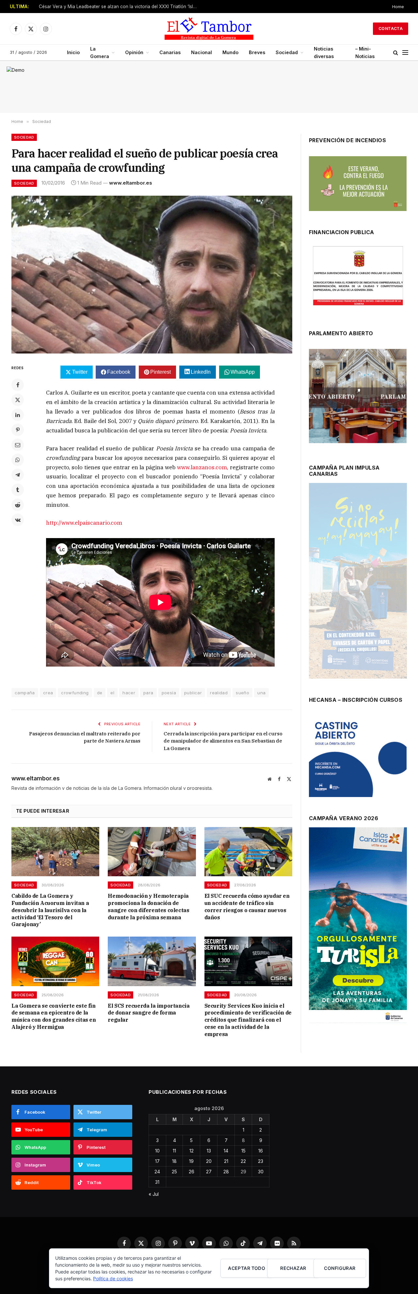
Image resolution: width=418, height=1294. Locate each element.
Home (398, 6)
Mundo (230, 52)
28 (226, 1171)
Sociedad (287, 52)
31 (157, 1182)
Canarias (170, 52)
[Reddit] (17, 505)
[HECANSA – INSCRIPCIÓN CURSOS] (358, 756)
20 (209, 1161)
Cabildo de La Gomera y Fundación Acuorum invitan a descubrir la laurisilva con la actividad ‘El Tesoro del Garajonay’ (50, 910)
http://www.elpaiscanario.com (84, 522)
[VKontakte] (17, 520)
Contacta (390, 28)
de (100, 692)
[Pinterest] (17, 430)
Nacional (201, 52)
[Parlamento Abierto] (358, 397)
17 (157, 1161)
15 (243, 1150)
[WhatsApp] (17, 460)
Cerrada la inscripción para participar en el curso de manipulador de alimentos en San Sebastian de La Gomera (223, 740)
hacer (128, 692)
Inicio (73, 52)
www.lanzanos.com (202, 467)
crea (48, 692)
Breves (257, 52)
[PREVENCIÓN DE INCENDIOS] (358, 183)
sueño (242, 692)
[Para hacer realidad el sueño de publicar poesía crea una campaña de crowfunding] (151, 275)
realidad (219, 692)
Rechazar (293, 1268)
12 (191, 1150)
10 (157, 1150)
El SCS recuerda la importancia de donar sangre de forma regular (148, 1012)
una (261, 692)
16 (260, 1150)
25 (174, 1171)
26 (191, 1171)
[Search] (395, 52)
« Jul (154, 1194)
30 (261, 1171)
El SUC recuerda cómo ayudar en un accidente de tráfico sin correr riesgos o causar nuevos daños (247, 906)
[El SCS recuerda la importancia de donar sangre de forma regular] (152, 961)
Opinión (134, 52)
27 (209, 1171)
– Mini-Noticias (365, 52)
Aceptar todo (246, 1268)
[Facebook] (17, 385)
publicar (193, 692)
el (112, 692)
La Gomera (99, 52)
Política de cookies (113, 1278)
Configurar (339, 1268)
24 (157, 1171)
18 (174, 1161)
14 (226, 1150)
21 (226, 1161)
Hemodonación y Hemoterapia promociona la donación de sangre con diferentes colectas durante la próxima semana (148, 906)
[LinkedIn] (17, 415)
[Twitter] (17, 400)
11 (174, 1150)
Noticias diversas (324, 52)
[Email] (17, 445)
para (148, 692)
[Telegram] (17, 475)
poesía (169, 692)
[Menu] (405, 52)
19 (191, 1161)
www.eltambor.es (130, 183)
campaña (25, 692)
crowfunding (74, 692)
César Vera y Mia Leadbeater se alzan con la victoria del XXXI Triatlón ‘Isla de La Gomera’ (120, 6)
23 (260, 1161)
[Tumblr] (17, 490)
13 (209, 1150)
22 (243, 1161)
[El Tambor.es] (209, 28)
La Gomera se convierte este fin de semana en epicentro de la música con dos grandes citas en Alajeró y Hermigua (53, 1016)
